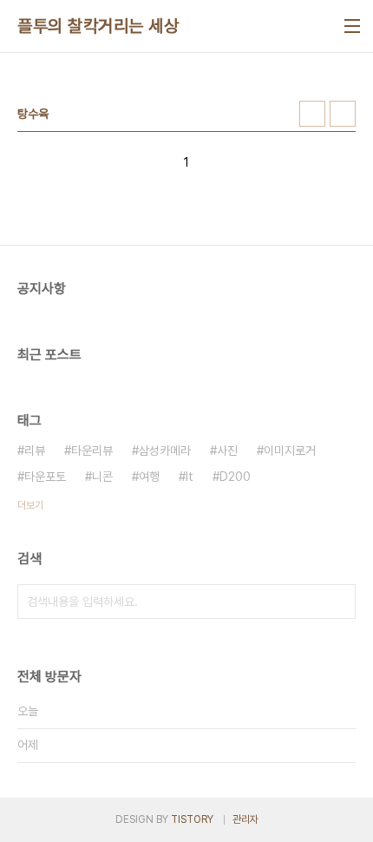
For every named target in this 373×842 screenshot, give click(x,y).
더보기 (30, 505)
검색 (338, 601)
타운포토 (45, 476)
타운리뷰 (92, 450)
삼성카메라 (165, 450)
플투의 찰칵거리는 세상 (98, 26)
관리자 (245, 819)
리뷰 (34, 450)
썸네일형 (312, 114)
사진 (227, 450)
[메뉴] (352, 26)
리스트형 (343, 114)
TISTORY (192, 819)
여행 (149, 476)
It (189, 476)
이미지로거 (290, 450)
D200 (235, 476)
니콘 (102, 476)
